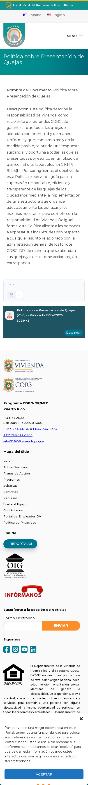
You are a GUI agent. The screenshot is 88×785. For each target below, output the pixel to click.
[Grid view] (11, 295)
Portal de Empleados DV (22, 516)
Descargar (73, 332)
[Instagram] (15, 650)
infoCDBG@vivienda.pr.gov (23, 441)
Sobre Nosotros (15, 467)
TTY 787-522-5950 (17, 435)
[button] (81, 718)
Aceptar (44, 774)
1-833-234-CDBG (16, 429)
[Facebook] (6, 650)
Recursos (10, 498)
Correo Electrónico (19, 618)
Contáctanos (13, 510)
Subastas (10, 485)
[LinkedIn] (33, 650)
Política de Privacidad (19, 522)
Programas (11, 479)
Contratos (10, 491)
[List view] (19, 295)
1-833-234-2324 (45, 429)
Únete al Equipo (15, 504)
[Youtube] (24, 650)
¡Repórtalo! (20, 544)
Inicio (7, 461)
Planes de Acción (16, 473)
